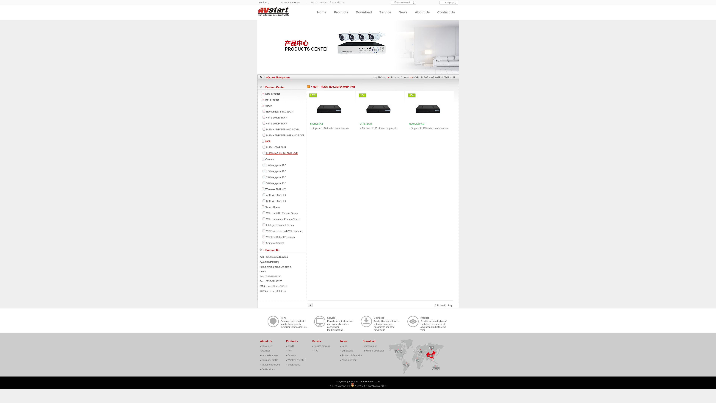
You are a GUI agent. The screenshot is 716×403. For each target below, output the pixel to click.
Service (385, 12)
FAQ (316, 350)
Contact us (266, 346)
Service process (322, 346)
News (403, 12)
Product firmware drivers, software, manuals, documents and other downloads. (386, 322)
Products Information (352, 355)
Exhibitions (347, 350)
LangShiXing (379, 77)
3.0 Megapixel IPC (276, 183)
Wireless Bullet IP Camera (280, 237)
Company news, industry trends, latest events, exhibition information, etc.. (294, 322)
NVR (267, 141)
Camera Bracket (275, 243)
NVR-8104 (316, 124)
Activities (265, 350)
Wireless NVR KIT (275, 189)
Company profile (269, 360)
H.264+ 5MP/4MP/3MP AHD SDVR (285, 135)
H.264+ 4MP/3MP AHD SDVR (282, 129)
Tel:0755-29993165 (290, 2)
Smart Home (272, 207)
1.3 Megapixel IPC (276, 171)
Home (321, 12)
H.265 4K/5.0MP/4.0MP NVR (282, 153)
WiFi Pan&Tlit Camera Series (282, 213)
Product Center (400, 77)
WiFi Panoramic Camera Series (283, 219)
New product (272, 93)
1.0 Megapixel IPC (276, 165)
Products (341, 12)
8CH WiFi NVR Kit (276, 201)
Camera (269, 159)
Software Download (374, 350)
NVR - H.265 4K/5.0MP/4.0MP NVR (434, 77)
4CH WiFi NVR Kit (276, 195)
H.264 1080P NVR (276, 147)
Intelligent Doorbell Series (280, 225)
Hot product (272, 99)
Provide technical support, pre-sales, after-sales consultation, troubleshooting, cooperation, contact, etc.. (340, 322)
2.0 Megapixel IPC (276, 177)
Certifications (268, 369)
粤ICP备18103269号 (340, 386)
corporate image (269, 355)
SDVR (268, 105)
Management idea (270, 364)
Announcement (349, 360)
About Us (422, 12)
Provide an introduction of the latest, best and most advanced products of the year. (433, 322)
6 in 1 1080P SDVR (276, 123)
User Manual (370, 346)
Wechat (263, 2)
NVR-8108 (365, 124)
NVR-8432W (416, 124)
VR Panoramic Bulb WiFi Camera (284, 231)
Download (364, 12)
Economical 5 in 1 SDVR (279, 111)
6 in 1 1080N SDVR (276, 117)
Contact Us (446, 12)
